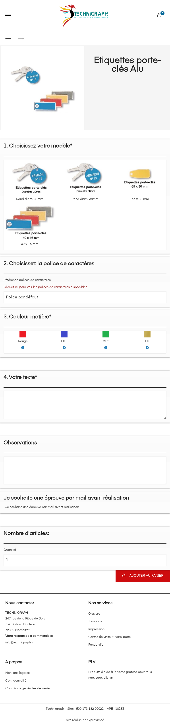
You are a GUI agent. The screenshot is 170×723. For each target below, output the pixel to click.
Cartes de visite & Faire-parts (109, 637)
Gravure (94, 613)
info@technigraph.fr (19, 642)
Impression (96, 629)
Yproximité (96, 720)
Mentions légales (17, 672)
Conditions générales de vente (27, 688)
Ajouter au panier (146, 575)
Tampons (95, 621)
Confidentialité (15, 680)
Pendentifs (95, 644)
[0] (159, 15)
